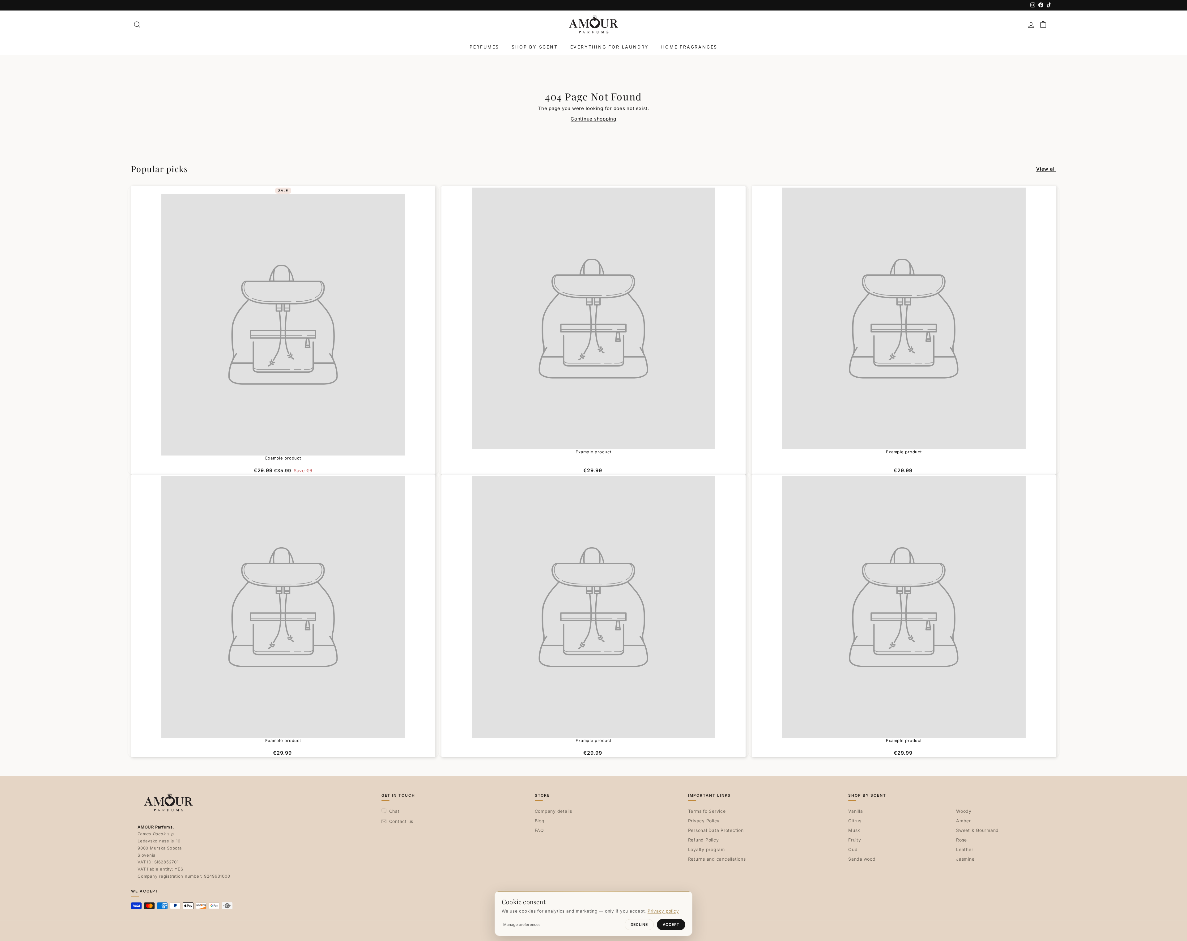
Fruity (854, 839)
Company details (553, 811)
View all (1046, 169)
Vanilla (855, 811)
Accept (671, 924)
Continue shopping (593, 119)
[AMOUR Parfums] (593, 24)
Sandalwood (862, 859)
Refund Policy (703, 839)
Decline (639, 924)
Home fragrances (689, 46)
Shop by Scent (535, 46)
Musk (854, 830)
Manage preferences (521, 924)
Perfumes (484, 46)
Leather (964, 849)
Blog (540, 820)
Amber (963, 820)
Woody (964, 811)
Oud (852, 849)
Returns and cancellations (717, 859)
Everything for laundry (609, 46)
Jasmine (965, 859)
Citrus (855, 820)
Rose (961, 839)
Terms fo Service (707, 811)
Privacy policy (663, 911)
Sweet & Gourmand (977, 830)
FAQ (539, 830)
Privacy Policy (704, 820)
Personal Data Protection (716, 830)
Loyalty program (706, 849)
